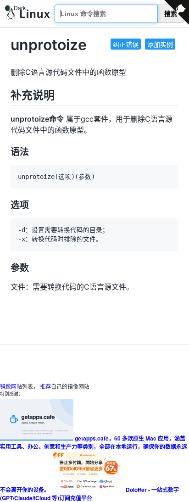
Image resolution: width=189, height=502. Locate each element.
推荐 (45, 386)
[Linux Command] (28, 14)
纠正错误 (126, 44)
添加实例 (160, 44)
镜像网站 (11, 386)
